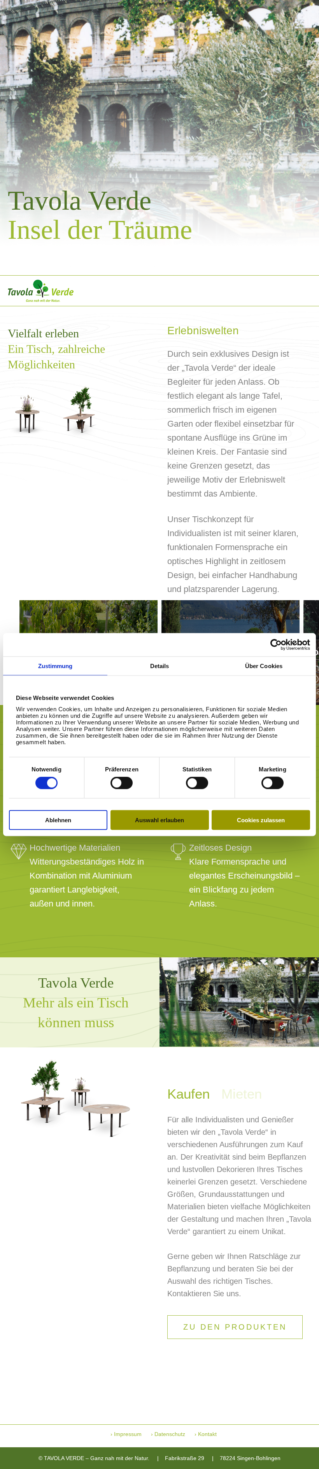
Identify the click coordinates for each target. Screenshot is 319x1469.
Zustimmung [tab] (55, 666)
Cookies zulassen (261, 819)
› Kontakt (206, 1434)
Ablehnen (58, 819)
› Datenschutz (168, 1434)
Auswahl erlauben (159, 819)
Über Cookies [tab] (263, 666)
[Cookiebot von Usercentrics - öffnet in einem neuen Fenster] (276, 645)
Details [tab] (159, 666)
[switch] (121, 783)
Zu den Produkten (235, 1327)
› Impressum (126, 1434)
